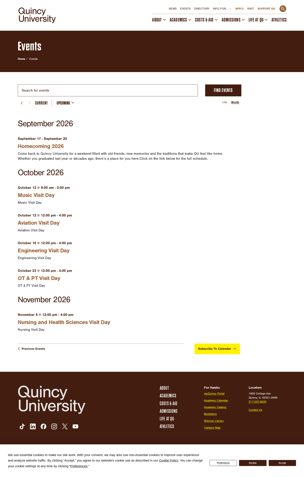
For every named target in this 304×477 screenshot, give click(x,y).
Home (21, 59)
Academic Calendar (216, 400)
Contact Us (255, 410)
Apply (239, 8)
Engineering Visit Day (43, 250)
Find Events (223, 90)
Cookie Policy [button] (168, 460)
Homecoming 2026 (41, 146)
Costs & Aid (204, 20)
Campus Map (212, 427)
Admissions (231, 20)
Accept (282, 463)
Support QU (266, 8)
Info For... (220, 8)
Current (41, 103)
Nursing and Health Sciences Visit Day (64, 322)
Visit (250, 8)
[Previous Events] (22, 103)
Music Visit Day (36, 195)
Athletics (279, 20)
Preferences (223, 463)
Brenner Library (214, 421)
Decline (253, 463)
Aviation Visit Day (38, 223)
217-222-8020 (257, 401)
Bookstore (210, 414)
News (173, 8)
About (157, 20)
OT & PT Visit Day (39, 278)
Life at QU (256, 20)
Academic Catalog (215, 407)
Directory (201, 8)
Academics (178, 20)
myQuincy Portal (214, 393)
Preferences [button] (78, 466)
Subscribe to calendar (214, 349)
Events (185, 8)
